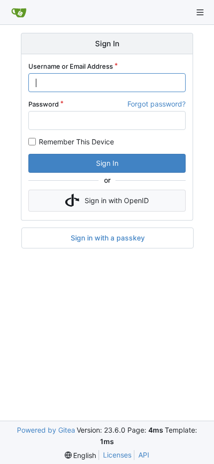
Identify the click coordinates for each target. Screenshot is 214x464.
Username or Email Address (70, 66)
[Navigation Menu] (200, 12)
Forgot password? (156, 104)
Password (43, 104)
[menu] (81, 455)
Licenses (117, 455)
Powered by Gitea (46, 430)
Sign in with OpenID (117, 200)
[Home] (19, 12)
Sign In (107, 163)
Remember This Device (76, 141)
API (143, 455)
